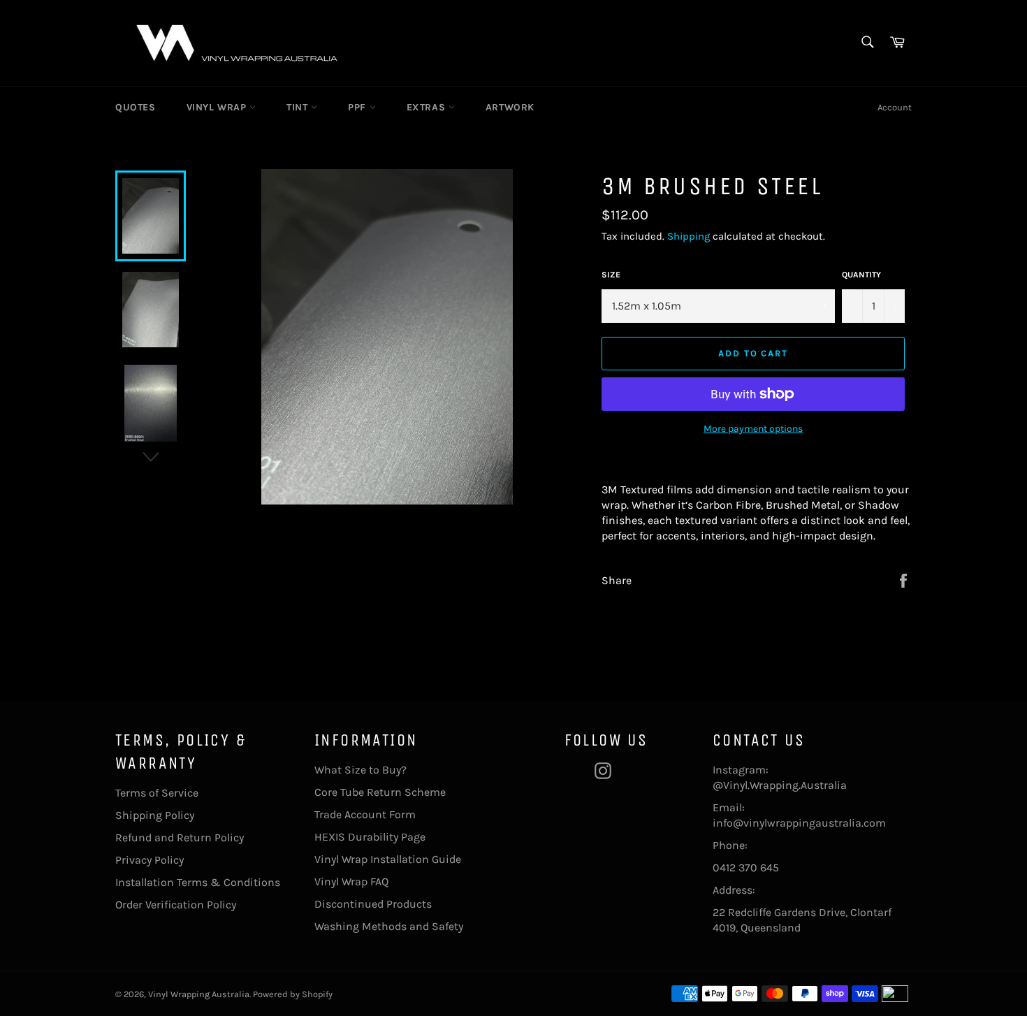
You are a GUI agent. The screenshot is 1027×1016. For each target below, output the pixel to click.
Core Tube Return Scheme (380, 792)
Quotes (135, 107)
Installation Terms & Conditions (197, 882)
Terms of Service (156, 792)
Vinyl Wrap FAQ (351, 881)
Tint (298, 107)
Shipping (688, 236)
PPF (358, 107)
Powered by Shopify (293, 994)
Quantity (861, 275)
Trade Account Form (365, 814)
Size (611, 275)
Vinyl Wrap (218, 107)
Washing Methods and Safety (388, 926)
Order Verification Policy (175, 904)
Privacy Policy (149, 859)
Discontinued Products (373, 903)
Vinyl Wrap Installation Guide (387, 859)
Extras (428, 107)
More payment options (753, 429)
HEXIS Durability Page (369, 836)
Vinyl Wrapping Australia (198, 994)
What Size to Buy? (360, 769)
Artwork (510, 107)
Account (894, 107)
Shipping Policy (154, 815)
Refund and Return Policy (179, 837)
